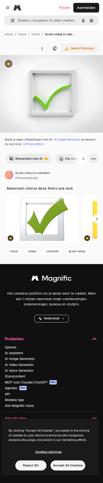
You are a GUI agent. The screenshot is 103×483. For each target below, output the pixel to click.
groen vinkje (77, 251)
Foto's (36, 34)
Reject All (30, 465)
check (14, 251)
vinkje (32, 251)
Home (9, 34)
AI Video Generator (19, 365)
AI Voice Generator (19, 370)
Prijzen (64, 8)
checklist (52, 251)
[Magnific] (51, 279)
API (7, 394)
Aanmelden (86, 8)
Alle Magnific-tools (19, 405)
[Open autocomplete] (10, 20)
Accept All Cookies (68, 465)
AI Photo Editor (33, 144)
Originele (31, 64)
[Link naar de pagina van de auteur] (9, 176)
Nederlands (51, 318)
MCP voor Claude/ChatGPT (30, 382)
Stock (22, 34)
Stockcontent (15, 376)
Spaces (10, 347)
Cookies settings (48, 452)
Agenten (15, 388)
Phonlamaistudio (26, 178)
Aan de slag (15, 418)
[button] (51, 318)
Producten (14, 338)
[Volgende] (83, 158)
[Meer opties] (42, 48)
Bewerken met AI (26, 159)
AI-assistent (14, 353)
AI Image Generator (67, 140)
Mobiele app (14, 400)
